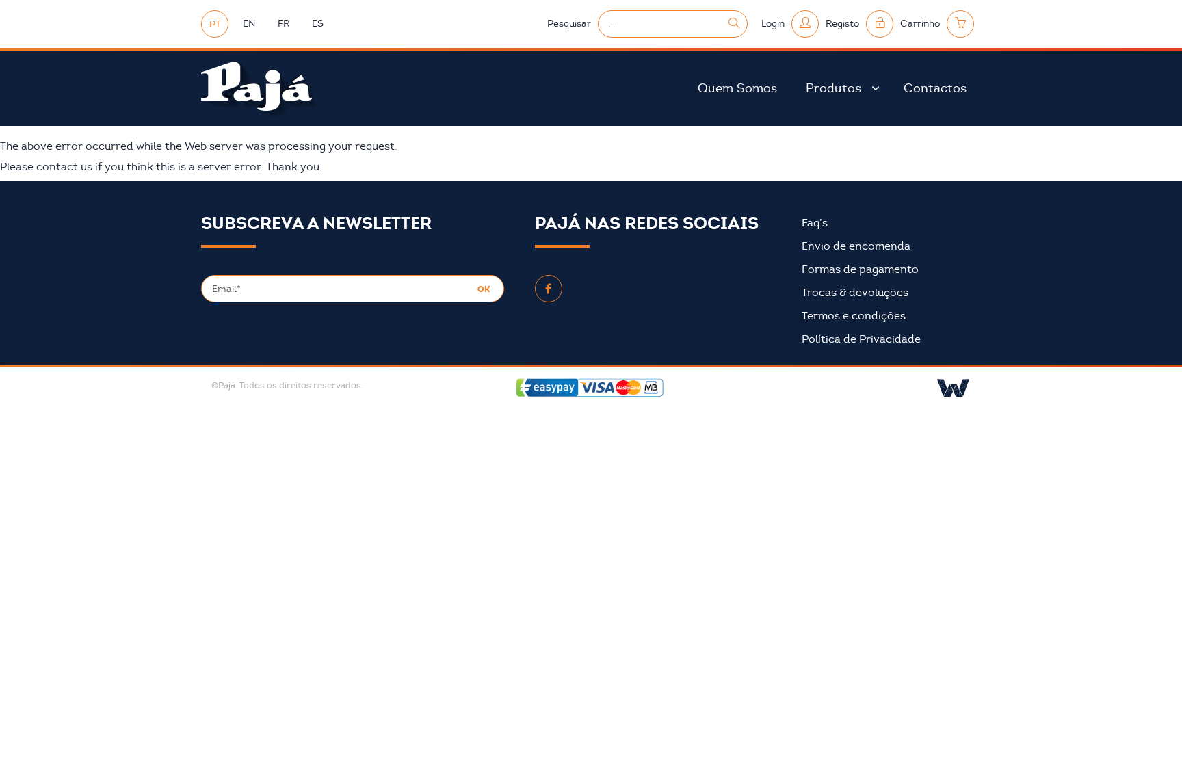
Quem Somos (737, 88)
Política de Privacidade (861, 339)
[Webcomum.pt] (953, 388)
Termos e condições (854, 316)
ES (318, 23)
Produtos (833, 88)
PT (215, 24)
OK (483, 289)
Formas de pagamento (860, 269)
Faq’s (815, 223)
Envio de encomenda (856, 246)
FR (283, 23)
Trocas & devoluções (855, 293)
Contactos (935, 88)
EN (249, 23)
